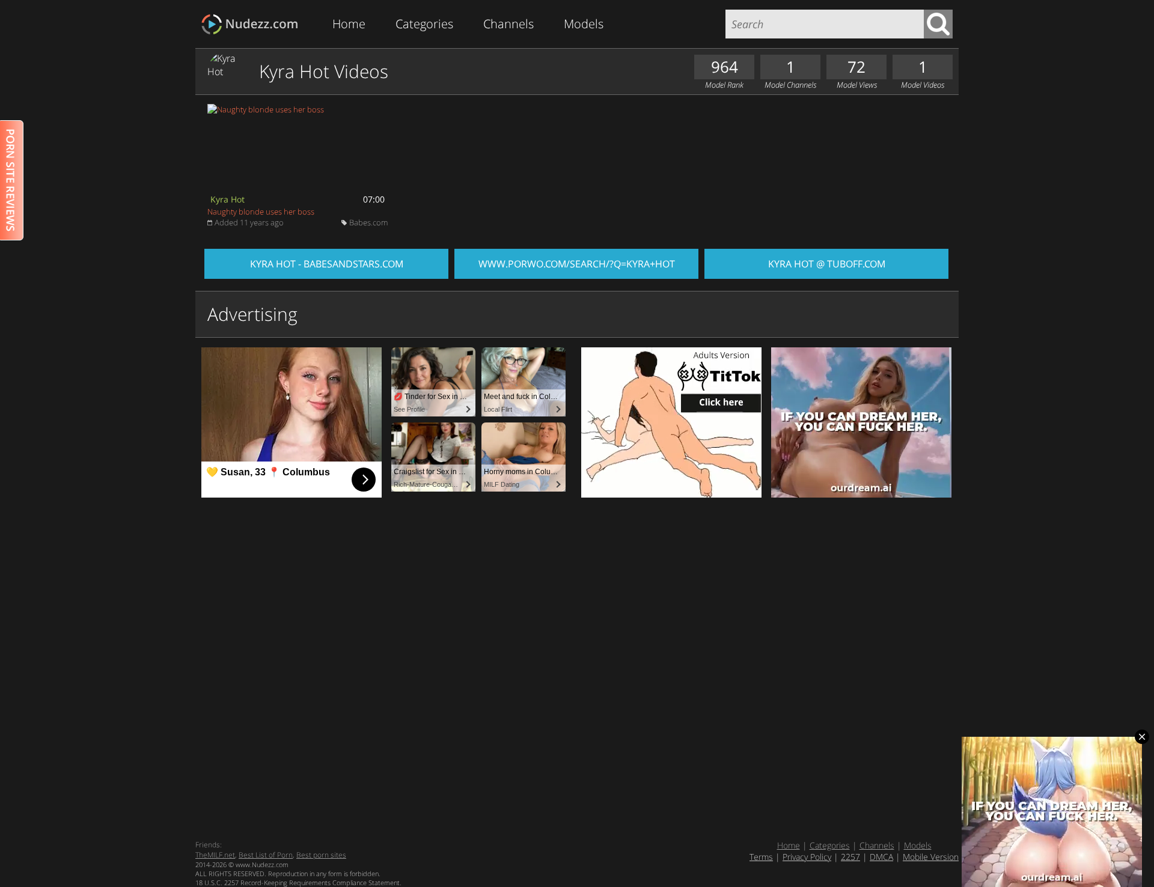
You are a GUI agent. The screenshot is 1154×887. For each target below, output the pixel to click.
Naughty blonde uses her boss (260, 211)
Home (348, 24)
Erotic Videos (253, 24)
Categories (424, 24)
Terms (761, 856)
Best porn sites (321, 855)
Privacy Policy (807, 856)
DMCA (881, 856)
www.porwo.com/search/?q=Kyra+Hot (576, 263)
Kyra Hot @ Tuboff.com (826, 263)
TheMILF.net (215, 855)
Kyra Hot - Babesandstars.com (326, 263)
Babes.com (368, 222)
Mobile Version (931, 856)
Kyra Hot (227, 199)
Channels (508, 24)
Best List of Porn (266, 855)
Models (583, 24)
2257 (850, 856)
